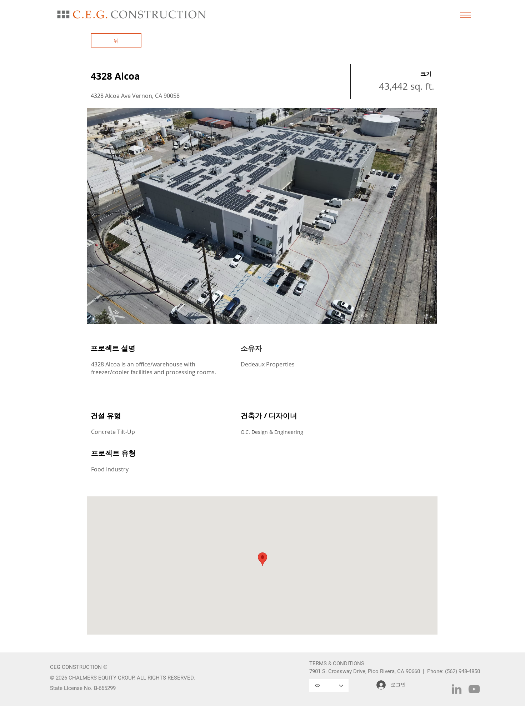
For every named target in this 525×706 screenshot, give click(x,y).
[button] (465, 15)
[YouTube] (474, 689)
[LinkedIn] (457, 689)
